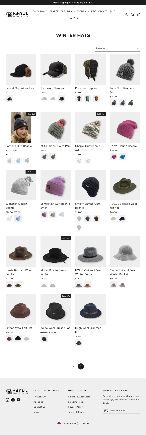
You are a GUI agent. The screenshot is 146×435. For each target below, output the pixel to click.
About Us (38, 401)
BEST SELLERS (57, 11)
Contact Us (39, 406)
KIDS (93, 11)
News (36, 412)
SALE (112, 11)
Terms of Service (76, 412)
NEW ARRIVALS (39, 11)
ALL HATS (73, 17)
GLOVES (102, 11)
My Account (40, 396)
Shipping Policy (76, 401)
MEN (70, 11)
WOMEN (82, 11)
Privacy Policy (75, 406)
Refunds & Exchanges (79, 396)
